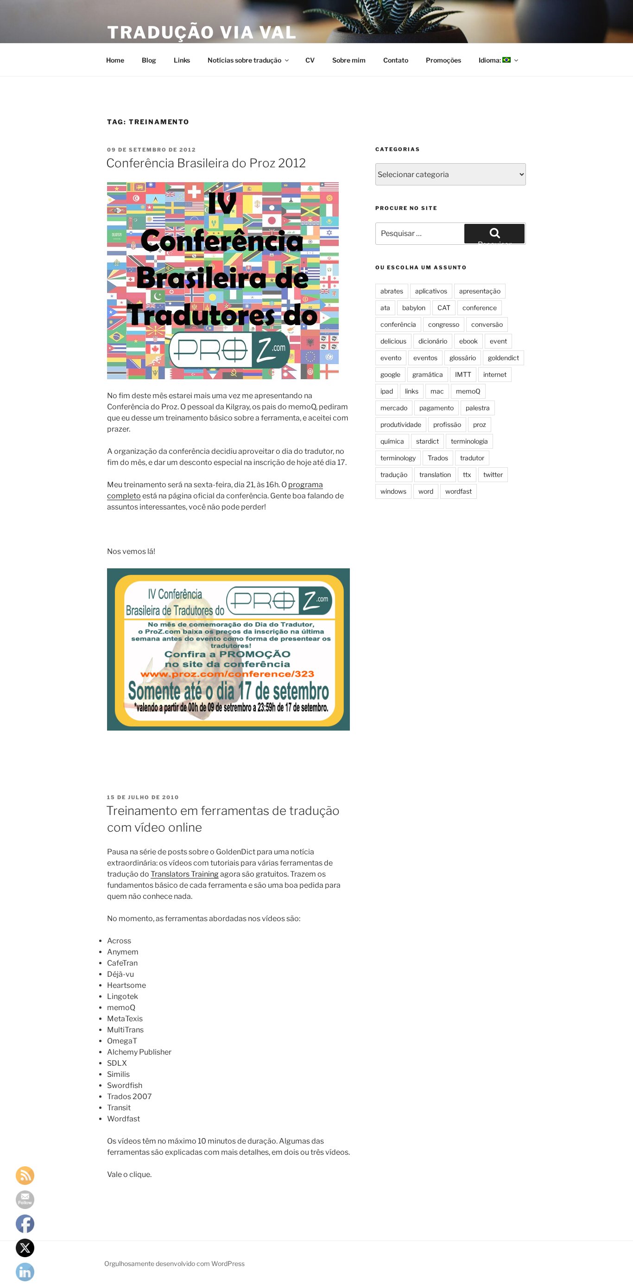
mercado (393, 408)
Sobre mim (349, 60)
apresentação (479, 291)
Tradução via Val (202, 32)
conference (479, 308)
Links (182, 60)
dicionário (432, 341)
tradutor (472, 458)
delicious (393, 341)
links (411, 391)
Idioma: (490, 60)
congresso (443, 324)
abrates (391, 291)
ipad (386, 391)
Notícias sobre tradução (244, 60)
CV (310, 60)
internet (494, 374)
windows (393, 491)
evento (390, 358)
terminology (398, 458)
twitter (493, 474)
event (498, 341)
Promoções (443, 60)
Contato (395, 60)
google (390, 374)
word (425, 491)
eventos (425, 358)
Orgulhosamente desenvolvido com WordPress (174, 1263)
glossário (462, 358)
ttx (467, 474)
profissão (447, 424)
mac (437, 391)
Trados (438, 458)
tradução (393, 474)
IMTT (463, 374)
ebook (468, 341)
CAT (443, 308)
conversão (487, 324)
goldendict (503, 358)
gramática (427, 374)
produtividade (400, 424)
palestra (478, 408)
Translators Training (185, 874)
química (392, 441)
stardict (427, 441)
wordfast (458, 491)
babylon (413, 308)
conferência (398, 324)
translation (435, 474)
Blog (149, 60)
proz (479, 424)
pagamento (436, 408)
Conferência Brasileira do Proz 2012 (206, 163)
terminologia (469, 441)
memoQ (468, 391)
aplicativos (431, 291)
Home (115, 60)
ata (385, 308)
